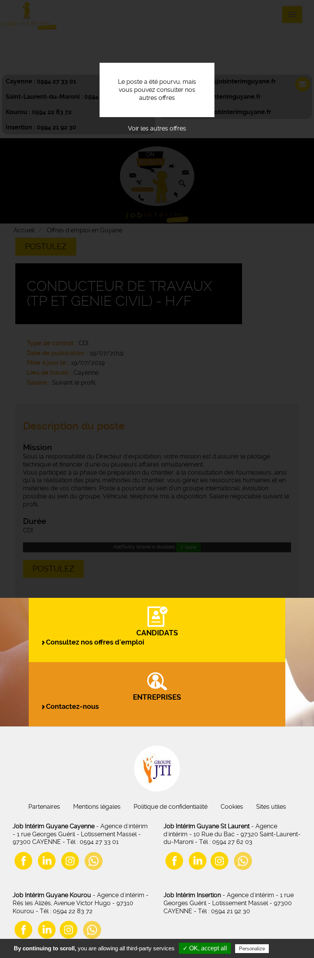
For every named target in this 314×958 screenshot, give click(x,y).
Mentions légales (97, 806)
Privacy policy (289, 948)
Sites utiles (271, 806)
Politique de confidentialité (171, 806)
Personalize (252, 948)
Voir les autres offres (157, 128)
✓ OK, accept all (205, 948)
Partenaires (44, 806)
